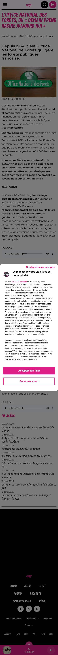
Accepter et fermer (29, 370)
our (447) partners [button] (19, 281)
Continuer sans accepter (40, 267)
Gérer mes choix (29, 381)
